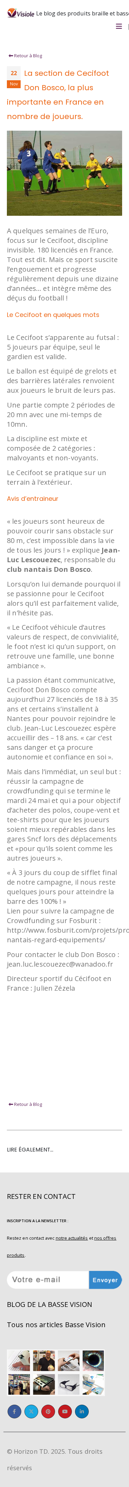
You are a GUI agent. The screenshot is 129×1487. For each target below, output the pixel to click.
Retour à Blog (27, 55)
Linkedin (82, 1411)
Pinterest (48, 1411)
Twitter (31, 1411)
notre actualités (72, 1238)
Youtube (65, 1411)
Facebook (14, 1411)
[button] (119, 26)
